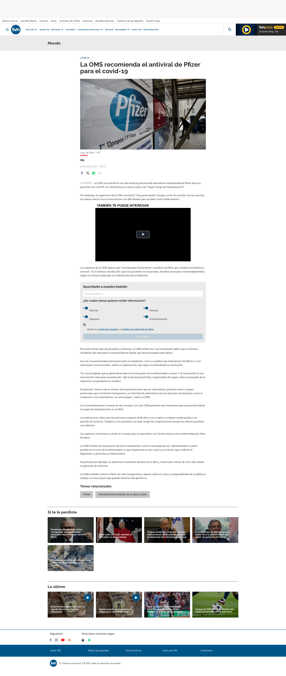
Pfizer (86, 494)
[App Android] (90, 640)
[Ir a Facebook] (51, 640)
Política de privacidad (98, 650)
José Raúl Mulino (29, 21)
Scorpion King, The (268, 31)
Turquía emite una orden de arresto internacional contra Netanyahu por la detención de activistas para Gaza (166, 534)
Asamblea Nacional (104, 21)
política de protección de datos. (138, 329)
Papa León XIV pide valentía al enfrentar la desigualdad (115, 535)
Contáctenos (206, 650)
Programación (150, 30)
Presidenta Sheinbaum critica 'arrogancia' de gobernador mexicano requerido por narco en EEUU (69, 533)
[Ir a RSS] (70, 640)
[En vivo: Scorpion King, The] (246, 30)
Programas (120, 30)
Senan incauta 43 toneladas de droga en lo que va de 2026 (115, 610)
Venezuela (88, 21)
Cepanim (44, 21)
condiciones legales (108, 329)
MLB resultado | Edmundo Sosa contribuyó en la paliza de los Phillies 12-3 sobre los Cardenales (165, 609)
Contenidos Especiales (88, 30)
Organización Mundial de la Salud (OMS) (122, 494)
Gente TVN (137, 30)
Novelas (109, 30)
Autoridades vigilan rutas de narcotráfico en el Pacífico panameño (66, 609)
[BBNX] (53, 663)
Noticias (30, 30)
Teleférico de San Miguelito (130, 21)
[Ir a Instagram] (57, 640)
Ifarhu (54, 21)
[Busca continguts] (229, 30)
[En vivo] (261, 26)
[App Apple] (83, 640)
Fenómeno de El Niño (69, 21)
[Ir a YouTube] (63, 640)
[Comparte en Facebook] (82, 173)
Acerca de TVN (170, 650)
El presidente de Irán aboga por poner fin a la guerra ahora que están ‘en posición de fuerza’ (212, 534)
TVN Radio (71, 30)
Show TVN (44, 30)
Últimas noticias (10, 21)
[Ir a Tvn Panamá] (16, 29)
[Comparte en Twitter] (88, 173)
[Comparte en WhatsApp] (94, 173)
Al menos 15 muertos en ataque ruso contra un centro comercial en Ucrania (70, 563)
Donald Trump (153, 21)
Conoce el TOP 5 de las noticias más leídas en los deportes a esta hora (214, 610)
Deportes (55, 30)
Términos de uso (133, 650)
